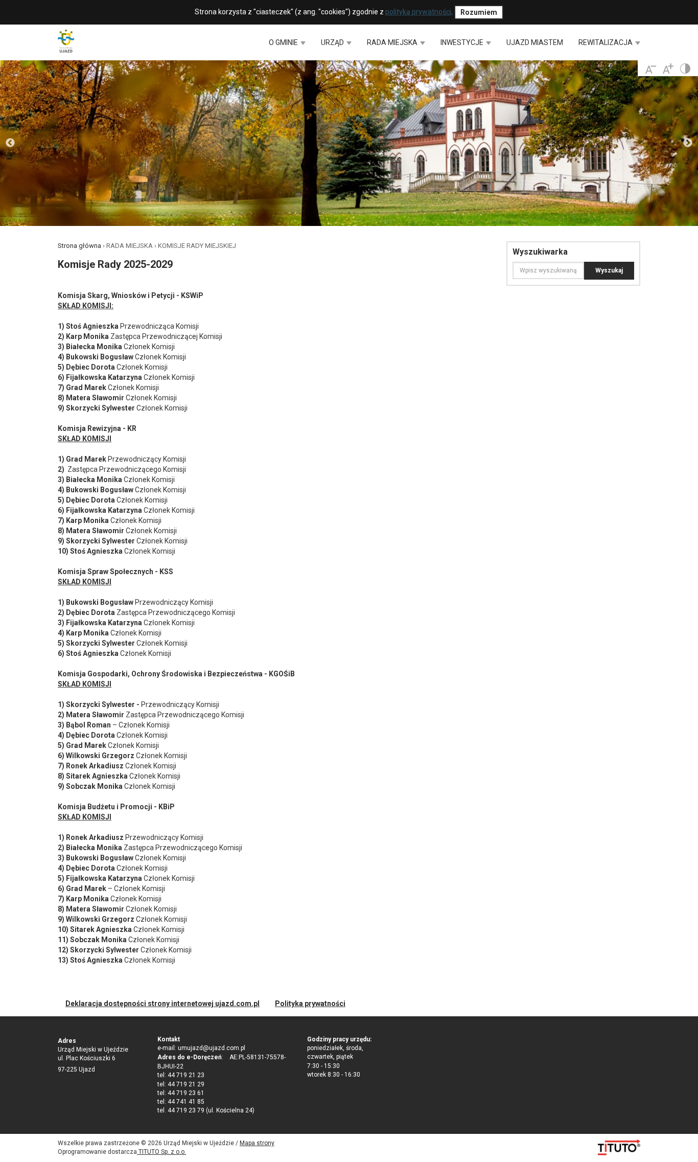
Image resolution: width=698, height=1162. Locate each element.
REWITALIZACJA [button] (606, 42)
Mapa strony (257, 1143)
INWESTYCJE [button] (462, 42)
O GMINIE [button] (284, 42)
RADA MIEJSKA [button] (393, 42)
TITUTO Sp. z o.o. (161, 1151)
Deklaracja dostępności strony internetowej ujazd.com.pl (162, 1003)
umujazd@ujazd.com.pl (211, 1048)
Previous (10, 143)
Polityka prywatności (310, 1003)
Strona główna (79, 245)
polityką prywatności (418, 12)
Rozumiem (478, 12)
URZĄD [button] (333, 42)
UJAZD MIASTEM (534, 42)
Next (688, 143)
